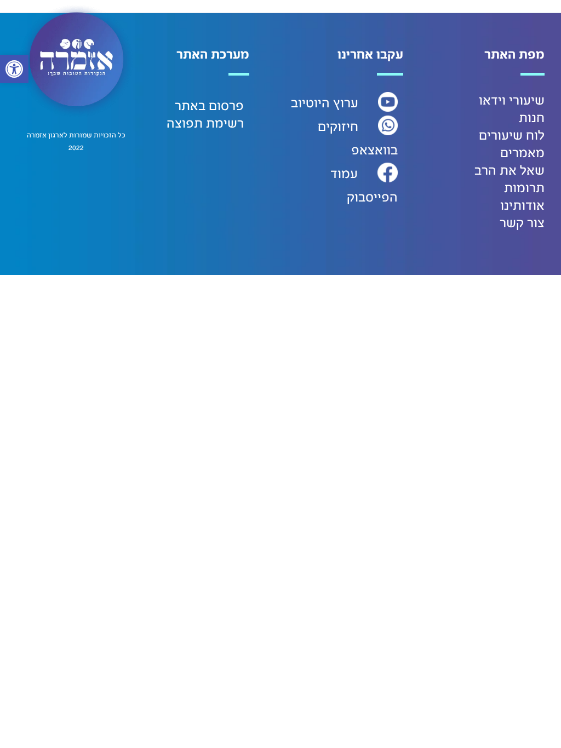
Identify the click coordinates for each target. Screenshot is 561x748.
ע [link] (354, 103)
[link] (14, 69)
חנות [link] (532, 118)
